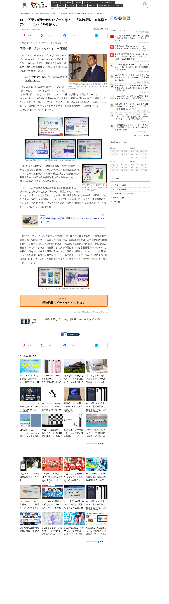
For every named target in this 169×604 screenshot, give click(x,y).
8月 (113, 151)
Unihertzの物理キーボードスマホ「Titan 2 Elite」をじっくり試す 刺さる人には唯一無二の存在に (132, 67)
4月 (113, 154)
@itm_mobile (120, 17)
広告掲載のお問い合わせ (123, 194)
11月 (137, 151)
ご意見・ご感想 (119, 185)
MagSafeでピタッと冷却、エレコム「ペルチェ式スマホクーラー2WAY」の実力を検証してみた (132, 77)
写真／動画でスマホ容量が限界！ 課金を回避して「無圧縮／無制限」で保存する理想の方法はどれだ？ (131, 88)
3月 (117, 154)
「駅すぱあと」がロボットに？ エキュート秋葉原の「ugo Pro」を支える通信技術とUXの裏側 (131, 127)
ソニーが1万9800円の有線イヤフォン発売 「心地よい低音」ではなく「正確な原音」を (133, 38)
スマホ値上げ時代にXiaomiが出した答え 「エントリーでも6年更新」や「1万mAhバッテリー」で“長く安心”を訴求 (132, 116)
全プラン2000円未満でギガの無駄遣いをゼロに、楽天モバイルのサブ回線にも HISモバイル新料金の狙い (131, 56)
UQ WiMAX (48, 59)
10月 (141, 151)
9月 (146, 151)
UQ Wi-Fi (27, 110)
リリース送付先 (119, 189)
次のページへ (73, 334)
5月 (126, 151)
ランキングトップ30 (141, 136)
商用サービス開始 (44, 166)
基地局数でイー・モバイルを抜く (63, 302)
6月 (122, 151)
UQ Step (30, 63)
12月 (132, 151)
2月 (122, 154)
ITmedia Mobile (25, 14)
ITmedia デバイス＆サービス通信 (112, 18)
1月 (126, 154)
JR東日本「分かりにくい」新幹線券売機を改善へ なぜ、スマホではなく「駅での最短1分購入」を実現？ (131, 106)
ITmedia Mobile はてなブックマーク (128, 18)
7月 (117, 151)
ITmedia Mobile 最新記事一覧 (124, 18)
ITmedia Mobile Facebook (116, 17)
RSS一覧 (116, 202)
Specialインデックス (121, 198)
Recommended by (91, 443)
